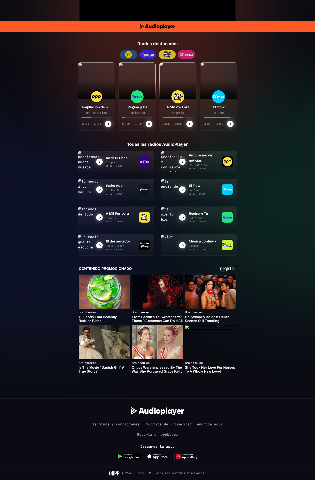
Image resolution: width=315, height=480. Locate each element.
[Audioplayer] (157, 26)
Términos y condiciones (116, 424)
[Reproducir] (108, 124)
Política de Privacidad (168, 424)
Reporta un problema (157, 434)
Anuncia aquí (210, 424)
